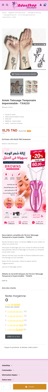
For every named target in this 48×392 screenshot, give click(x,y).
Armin (10, 107)
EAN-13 (4, 281)
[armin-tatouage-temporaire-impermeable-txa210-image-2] (31, 87)
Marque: (5, 107)
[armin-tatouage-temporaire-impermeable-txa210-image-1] (16, 87)
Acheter (31, 387)
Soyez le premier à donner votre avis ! (21, 347)
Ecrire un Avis (13, 336)
